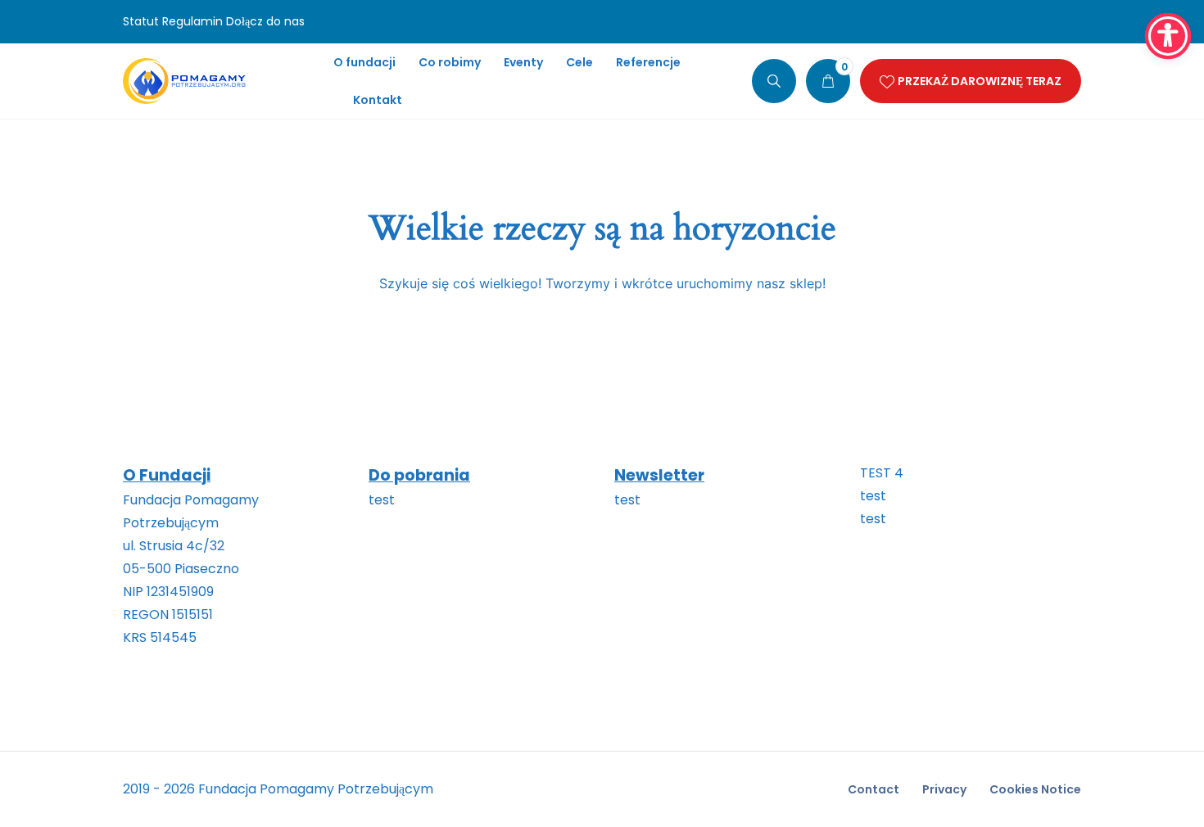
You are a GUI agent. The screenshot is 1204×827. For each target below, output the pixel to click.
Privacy (944, 789)
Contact (873, 789)
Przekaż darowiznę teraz (979, 81)
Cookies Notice (1035, 789)
